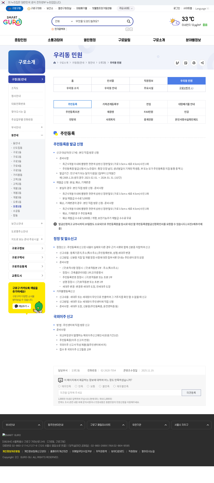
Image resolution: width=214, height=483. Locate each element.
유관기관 (136, 425)
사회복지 (110, 119)
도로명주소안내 (19, 231)
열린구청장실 (64, 8)
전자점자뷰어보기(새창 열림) (177, 62)
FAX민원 (148, 112)
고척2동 (17, 184)
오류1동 (17, 202)
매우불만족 (123, 386)
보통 (92, 386)
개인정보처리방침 (11, 451)
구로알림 (124, 40)
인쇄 (194, 62)
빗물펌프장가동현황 (102, 8)
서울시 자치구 (181, 425)
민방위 (72, 119)
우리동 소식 (73, 88)
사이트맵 (187, 8)
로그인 (177, 8)
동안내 (14, 135)
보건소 (50, 8)
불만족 (106, 386)
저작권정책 (101, 451)
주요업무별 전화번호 (22, 119)
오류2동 (17, 206)
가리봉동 (17, 175)
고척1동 (17, 179)
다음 (131, 29)
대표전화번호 (18, 104)
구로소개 (159, 40)
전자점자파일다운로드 (185, 62)
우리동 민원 (186, 81)
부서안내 (16, 127)
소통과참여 (55, 40)
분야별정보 (193, 40)
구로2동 (17, 157)
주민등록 (72, 104)
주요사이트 (124, 8)
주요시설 (148, 88)
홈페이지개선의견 (59, 451)
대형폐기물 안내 (186, 104)
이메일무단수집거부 (82, 451)
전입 (148, 104)
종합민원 (21, 40)
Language (200, 8)
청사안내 (16, 96)
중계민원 (148, 119)
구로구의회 (36, 8)
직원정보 (148, 81)
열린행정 (90, 40)
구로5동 (17, 170)
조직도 (14, 88)
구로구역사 (18, 257)
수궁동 (16, 211)
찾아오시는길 (148, 451)
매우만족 (66, 386)
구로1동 (17, 152)
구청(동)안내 (19, 79)
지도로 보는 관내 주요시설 (25, 239)
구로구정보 (18, 248)
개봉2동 (17, 193)
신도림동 (17, 148)
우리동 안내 (110, 88)
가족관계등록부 (110, 104)
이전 (127, 29)
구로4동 (17, 166)
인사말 (110, 81)
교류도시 (17, 275)
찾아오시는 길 (18, 111)
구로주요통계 (19, 266)
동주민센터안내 (55, 425)
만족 (80, 386)
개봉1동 (17, 188)
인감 (186, 112)
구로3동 (17, 161)
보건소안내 (17, 223)
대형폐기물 (81, 8)
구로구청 (16, 8)
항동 (15, 215)
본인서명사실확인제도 (186, 119)
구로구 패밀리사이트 (100, 425)
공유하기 (202, 62)
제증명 (110, 112)
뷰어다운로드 (117, 451)
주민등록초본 (72, 112)
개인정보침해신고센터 (35, 451)
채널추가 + (24, 306)
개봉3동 (17, 197)
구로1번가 (185, 88)
